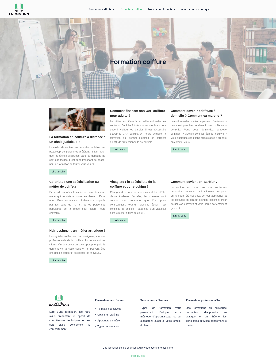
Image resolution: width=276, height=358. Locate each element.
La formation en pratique (195, 9)
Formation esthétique (102, 9)
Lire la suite (58, 171)
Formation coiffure (131, 9)
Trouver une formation (161, 9)
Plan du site (138, 355)
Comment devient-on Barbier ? (194, 181)
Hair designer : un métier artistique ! (77, 230)
